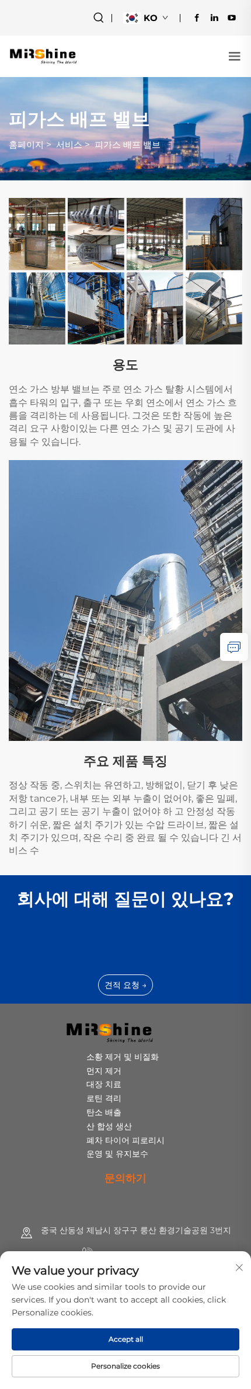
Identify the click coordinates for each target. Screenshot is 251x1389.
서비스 (69, 144)
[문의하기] (234, 647)
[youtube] (231, 17)
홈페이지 (26, 144)
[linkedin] (214, 17)
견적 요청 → (125, 985)
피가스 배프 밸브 (128, 144)
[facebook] (196, 17)
